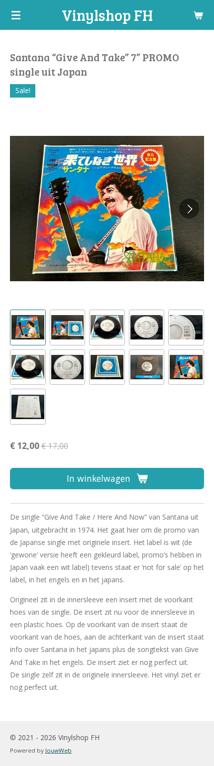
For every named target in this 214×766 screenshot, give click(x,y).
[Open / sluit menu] (16, 15)
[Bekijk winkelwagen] (198, 15)
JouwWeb (58, 750)
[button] (28, 327)
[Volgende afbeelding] (189, 209)
